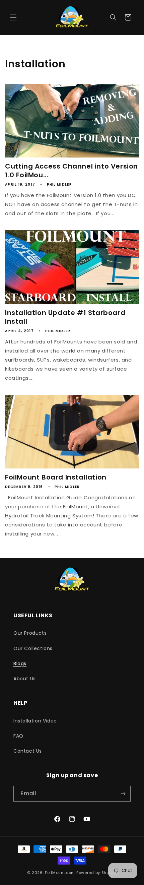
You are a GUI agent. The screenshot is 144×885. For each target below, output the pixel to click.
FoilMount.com (60, 872)
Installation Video (35, 720)
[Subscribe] (123, 794)
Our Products (30, 633)
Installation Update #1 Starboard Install (65, 317)
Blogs (19, 663)
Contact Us (27, 751)
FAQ (18, 736)
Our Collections (33, 648)
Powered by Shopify (96, 872)
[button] (13, 17)
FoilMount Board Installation (55, 477)
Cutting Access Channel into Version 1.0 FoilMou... (71, 170)
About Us (24, 678)
